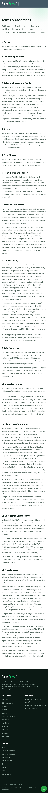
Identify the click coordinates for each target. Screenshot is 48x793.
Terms (3, 771)
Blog (3, 764)
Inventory (4, 710)
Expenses (4, 713)
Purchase (4, 706)
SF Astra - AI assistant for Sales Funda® (34, 701)
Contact (4, 767)
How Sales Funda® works (9, 751)
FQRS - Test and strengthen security (35, 705)
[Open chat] (44, 789)
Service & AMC (6, 720)
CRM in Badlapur (7, 761)
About (3, 747)
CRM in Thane (6, 757)
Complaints (5, 723)
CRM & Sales (5, 700)
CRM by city (5, 730)
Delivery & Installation (8, 717)
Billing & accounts (7, 703)
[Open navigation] (20, 3)
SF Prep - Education (31, 709)
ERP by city (5, 733)
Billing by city (5, 736)
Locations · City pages (8, 754)
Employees (5, 726)
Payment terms (6, 774)
